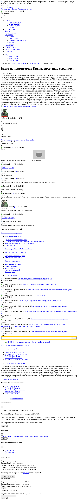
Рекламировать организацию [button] (24, 436)
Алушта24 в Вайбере (12, 386)
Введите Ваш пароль (8, 465)
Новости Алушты (15, 22)
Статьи (11, 27)
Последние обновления (13, 275)
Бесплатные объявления (13, 236)
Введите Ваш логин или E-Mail (12, 494)
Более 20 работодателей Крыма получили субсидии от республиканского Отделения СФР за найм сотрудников (34, 325)
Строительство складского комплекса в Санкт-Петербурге (25, 241)
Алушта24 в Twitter (11, 393)
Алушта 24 (4, 7)
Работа (11, 36)
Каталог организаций (12, 270)
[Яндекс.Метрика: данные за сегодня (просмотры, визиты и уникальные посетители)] (16, 399)
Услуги (11, 42)
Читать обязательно (39, 295)
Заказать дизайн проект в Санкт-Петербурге (20, 243)
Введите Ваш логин (8, 461)
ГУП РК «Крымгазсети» (13, 358)
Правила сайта (6, 379)
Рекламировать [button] (6, 9)
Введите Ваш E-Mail (8, 463)
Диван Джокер (10, 245)
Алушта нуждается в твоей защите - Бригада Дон (18, 140)
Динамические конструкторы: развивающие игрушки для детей (49, 290)
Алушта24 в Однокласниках (15, 390)
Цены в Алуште (10, 47)
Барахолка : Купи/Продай (18, 40)
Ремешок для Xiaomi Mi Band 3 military (18, 249)
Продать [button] (14, 9)
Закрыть (4, 426)
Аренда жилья (10, 29)
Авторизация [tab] (9, 452)
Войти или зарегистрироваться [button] (11, 233)
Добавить (12, 7)
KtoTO (3, 118)
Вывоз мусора (15, 352)
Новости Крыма (14, 25)
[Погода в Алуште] (8, 345)
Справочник (9, 46)
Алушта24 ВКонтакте (12, 388)
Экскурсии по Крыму (12, 49)
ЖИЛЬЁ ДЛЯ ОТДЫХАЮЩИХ (16, 252)
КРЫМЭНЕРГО (16, 354)
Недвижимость (14, 38)
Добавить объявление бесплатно (16, 240)
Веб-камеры (9, 51)
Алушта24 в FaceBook (12, 392)
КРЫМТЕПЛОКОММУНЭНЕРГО (17, 360)
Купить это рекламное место (15, 363)
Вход (6, 54)
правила (26, 473)
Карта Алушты (10, 272)
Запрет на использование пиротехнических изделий (49, 306)
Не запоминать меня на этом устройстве (17, 486)
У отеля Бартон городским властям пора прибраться (39, 284)
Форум (7, 31)
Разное (11, 44)
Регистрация (13, 56)
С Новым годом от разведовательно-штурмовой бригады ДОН (40, 300)
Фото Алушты (10, 268)
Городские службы (11, 349)
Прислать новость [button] (7, 436)
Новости (8, 20)
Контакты (14, 379)
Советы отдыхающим (12, 261)
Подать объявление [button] (41, 436)
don (2, 142)
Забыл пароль (13, 58)
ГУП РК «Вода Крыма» (13, 356)
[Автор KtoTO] (4, 113)
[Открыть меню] (1, 17)
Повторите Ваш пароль (9, 467)
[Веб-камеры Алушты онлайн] (22, 345)
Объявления (9, 35)
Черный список (10, 33)
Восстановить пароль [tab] (12, 454)
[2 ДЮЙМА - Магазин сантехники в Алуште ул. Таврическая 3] (27, 342)
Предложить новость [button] (25, 9)
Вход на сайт (13, 60)
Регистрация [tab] (9, 450)
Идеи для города (14, 24)
